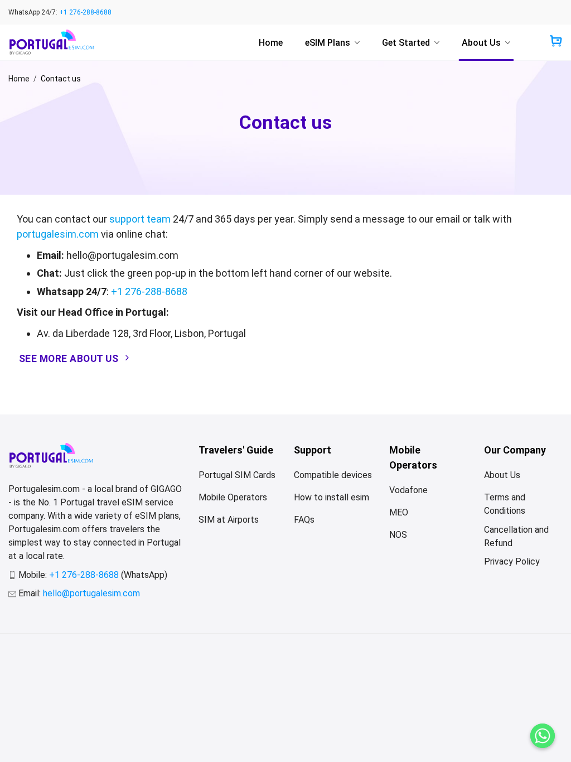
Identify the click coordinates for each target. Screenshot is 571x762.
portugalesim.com (58, 234)
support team (140, 219)
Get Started (406, 42)
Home (271, 42)
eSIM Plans (327, 42)
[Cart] (556, 42)
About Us (481, 42)
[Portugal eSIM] (51, 42)
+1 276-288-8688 (85, 12)
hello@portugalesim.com (91, 593)
